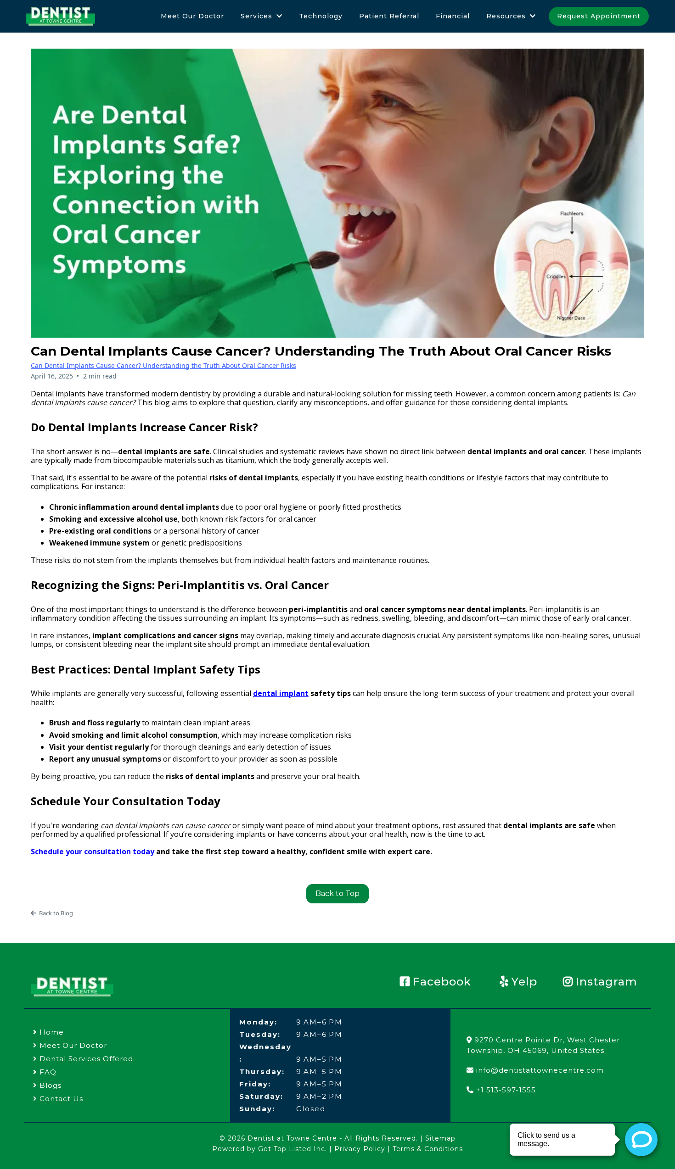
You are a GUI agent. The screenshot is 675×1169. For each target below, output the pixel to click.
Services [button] (258, 16)
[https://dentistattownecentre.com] (73, 986)
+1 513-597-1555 (506, 1090)
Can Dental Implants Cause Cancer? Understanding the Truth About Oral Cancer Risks (163, 365)
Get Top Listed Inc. (292, 1149)
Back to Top (337, 893)
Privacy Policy (359, 1149)
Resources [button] (507, 16)
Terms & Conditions (428, 1149)
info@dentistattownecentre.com (540, 1070)
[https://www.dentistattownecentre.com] (60, 16)
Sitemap (440, 1138)
